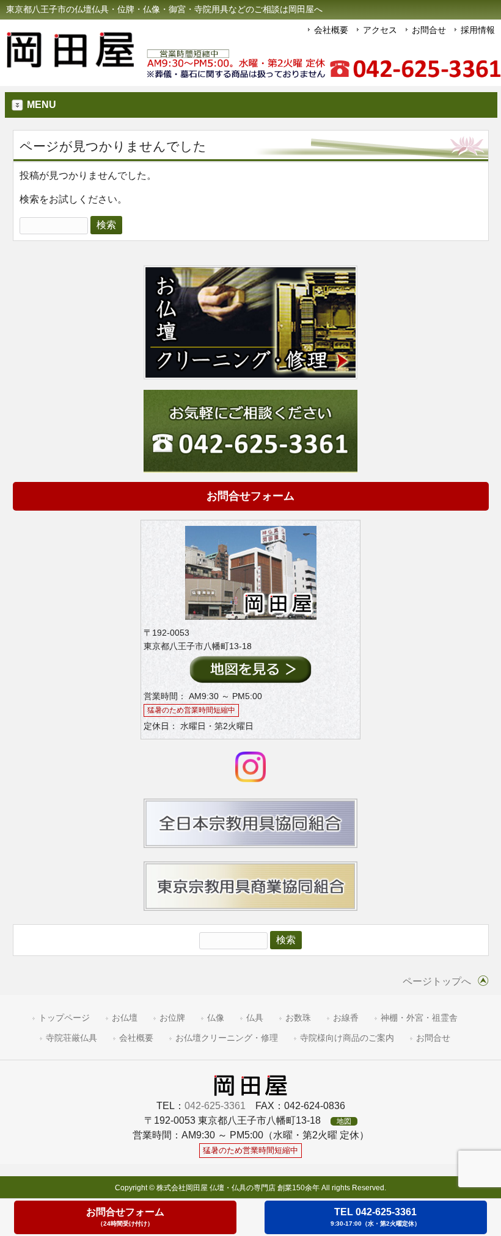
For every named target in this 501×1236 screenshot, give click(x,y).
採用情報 (478, 30)
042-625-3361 (215, 1106)
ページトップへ (437, 981)
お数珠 (298, 1017)
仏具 (254, 1017)
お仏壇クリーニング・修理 (226, 1038)
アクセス (380, 30)
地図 (344, 1121)
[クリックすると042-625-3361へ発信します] (324, 64)
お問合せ (429, 30)
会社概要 (331, 30)
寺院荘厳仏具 (71, 1038)
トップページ (64, 1017)
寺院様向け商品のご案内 (347, 1038)
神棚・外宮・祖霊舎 (419, 1017)
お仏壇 (124, 1017)
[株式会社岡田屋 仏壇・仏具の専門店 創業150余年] (70, 62)
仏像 (215, 1017)
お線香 (346, 1017)
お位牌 (172, 1017)
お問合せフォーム (250, 496)
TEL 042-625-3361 (375, 1217)
